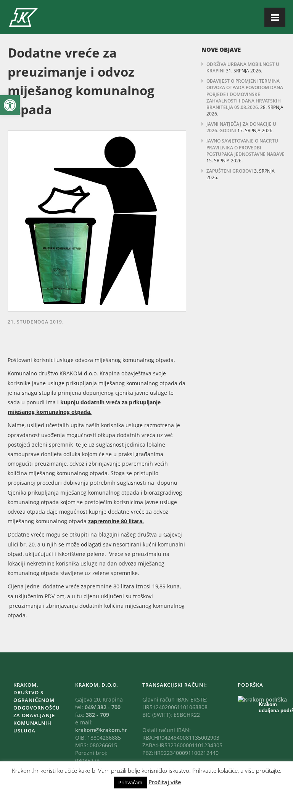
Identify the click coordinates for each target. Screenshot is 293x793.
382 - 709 (97, 714)
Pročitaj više (164, 782)
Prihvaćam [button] (130, 782)
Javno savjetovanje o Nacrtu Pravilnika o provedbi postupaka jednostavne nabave (245, 147)
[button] (10, 105)
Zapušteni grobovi (229, 171)
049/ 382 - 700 (103, 707)
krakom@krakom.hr (101, 730)
